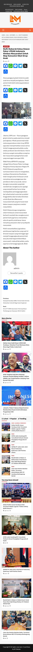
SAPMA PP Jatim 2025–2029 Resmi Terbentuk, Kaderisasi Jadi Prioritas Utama (19, 449)
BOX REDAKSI (8, 4)
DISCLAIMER (17, 4)
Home (25, 9)
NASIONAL (6, 46)
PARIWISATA (23, 423)
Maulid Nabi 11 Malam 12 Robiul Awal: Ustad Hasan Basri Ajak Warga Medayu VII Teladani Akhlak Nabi (19, 460)
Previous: (16, 301)
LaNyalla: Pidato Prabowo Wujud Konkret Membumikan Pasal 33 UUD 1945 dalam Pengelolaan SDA (15, 410)
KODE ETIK (25, 4)
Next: (15, 309)
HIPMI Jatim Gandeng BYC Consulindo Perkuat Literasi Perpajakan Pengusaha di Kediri (19, 438)
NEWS (12, 338)
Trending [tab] (22, 419)
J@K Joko (6, 349)
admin (6, 61)
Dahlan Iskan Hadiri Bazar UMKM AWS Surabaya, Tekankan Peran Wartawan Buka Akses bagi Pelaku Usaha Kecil (16, 345)
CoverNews (26, 647)
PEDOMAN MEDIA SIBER (17, 6)
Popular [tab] (13, 419)
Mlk (5, 543)
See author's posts (16, 273)
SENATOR (13, 403)
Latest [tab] (5, 419)
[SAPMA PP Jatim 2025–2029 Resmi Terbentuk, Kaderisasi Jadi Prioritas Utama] (6, 448)
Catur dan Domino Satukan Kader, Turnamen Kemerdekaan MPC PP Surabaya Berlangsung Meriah (19, 472)
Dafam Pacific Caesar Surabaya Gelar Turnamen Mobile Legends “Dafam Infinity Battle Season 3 (19, 428)
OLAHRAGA (18, 370)
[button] (3, 30)
